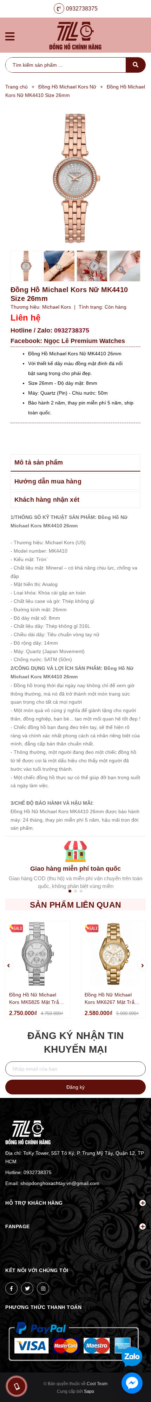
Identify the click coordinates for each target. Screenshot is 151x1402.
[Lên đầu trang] (133, 1334)
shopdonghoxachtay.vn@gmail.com (59, 1183)
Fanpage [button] (17, 1226)
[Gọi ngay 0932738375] (16, 1386)
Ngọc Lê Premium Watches (84, 340)
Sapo (89, 1391)
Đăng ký (75, 1087)
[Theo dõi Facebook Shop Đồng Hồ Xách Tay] (11, 1288)
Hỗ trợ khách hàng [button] (34, 1203)
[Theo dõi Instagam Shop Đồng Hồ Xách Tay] (43, 1288)
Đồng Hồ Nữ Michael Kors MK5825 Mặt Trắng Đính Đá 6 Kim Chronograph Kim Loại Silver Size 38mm (37, 999)
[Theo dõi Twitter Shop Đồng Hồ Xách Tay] (27, 1288)
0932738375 (82, 9)
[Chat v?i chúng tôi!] (132, 1383)
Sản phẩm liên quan (75, 904)
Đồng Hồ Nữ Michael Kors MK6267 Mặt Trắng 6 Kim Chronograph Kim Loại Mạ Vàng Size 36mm (112, 999)
